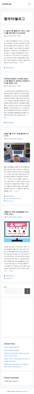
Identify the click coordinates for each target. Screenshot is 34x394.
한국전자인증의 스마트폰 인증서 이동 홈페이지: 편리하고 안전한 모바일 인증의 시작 (17, 81)
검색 (5, 287)
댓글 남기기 (9, 201)
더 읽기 (21, 62)
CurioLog (6, 4)
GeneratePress (24, 391)
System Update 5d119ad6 (11, 350)
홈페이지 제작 (16, 198)
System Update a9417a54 (11, 347)
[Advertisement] (17, 317)
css (7, 198)
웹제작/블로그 (10, 67)
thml (10, 198)
